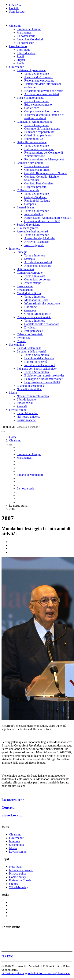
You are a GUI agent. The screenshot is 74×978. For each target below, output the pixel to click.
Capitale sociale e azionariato (34, 317)
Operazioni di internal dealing (42, 221)
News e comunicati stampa (33, 396)
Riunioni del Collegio (37, 200)
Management (24, 32)
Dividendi (30, 327)
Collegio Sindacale (28, 190)
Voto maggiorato (34, 245)
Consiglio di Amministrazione (34, 121)
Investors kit (24, 337)
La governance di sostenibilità (42, 382)
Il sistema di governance (31, 70)
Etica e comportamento (30, 97)
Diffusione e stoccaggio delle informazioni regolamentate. (36, 973)
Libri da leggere (26, 399)
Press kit (22, 406)
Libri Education (26, 53)
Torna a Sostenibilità (36, 354)
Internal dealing (26, 207)
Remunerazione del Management (44, 159)
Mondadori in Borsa (29, 293)
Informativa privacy (21, 870)
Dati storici (30, 306)
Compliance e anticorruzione (41, 111)
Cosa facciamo (18, 46)
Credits (13, 883)
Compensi (30, 204)
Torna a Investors (34, 255)
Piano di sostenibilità (29, 348)
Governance (16, 66)
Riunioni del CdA (35, 138)
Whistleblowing (18, 887)
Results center (25, 286)
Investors (14, 248)
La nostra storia (26, 36)
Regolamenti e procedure (39, 80)
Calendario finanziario (30, 334)
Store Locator (17, 11)
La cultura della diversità (31, 351)
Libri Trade (23, 49)
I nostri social (25, 402)
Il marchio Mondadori (30, 39)
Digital (21, 60)
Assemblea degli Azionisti (32, 231)
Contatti (14, 8)
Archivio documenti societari (41, 94)
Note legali (15, 866)
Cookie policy (17, 877)
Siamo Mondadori (27, 413)
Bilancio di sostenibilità (31, 385)
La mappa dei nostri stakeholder (43, 378)
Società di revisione (28, 224)
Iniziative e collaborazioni (39, 365)
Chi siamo (15, 25)
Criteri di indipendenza (38, 135)
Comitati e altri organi (30, 162)
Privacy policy (17, 873)
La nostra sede (25, 42)
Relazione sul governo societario (43, 90)
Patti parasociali (33, 330)
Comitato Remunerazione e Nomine (45, 173)
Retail (20, 56)
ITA (11, 4)
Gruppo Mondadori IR (37, 313)
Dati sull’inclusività (35, 361)
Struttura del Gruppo (29, 29)
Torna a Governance (36, 73)
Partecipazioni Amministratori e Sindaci (48, 217)
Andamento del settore (37, 265)
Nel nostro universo (28, 416)
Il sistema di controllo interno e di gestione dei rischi (44, 116)
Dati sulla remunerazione (31, 142)
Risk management (27, 228)
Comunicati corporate (30, 272)
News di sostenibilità (29, 389)
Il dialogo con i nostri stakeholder (37, 368)
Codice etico (31, 108)
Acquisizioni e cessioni (38, 262)
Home (13, 437)
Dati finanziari (25, 269)
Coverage (30, 310)
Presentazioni (25, 289)
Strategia (22, 252)
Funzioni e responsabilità (39, 132)
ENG (18, 4)
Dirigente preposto (35, 186)
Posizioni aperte (26, 420)
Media (20, 63)
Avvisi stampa (32, 282)
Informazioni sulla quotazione (42, 303)
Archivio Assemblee (36, 241)
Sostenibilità (16, 344)
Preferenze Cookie (20, 880)
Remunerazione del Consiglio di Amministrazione (43, 154)
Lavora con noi (18, 409)
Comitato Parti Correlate (38, 183)
